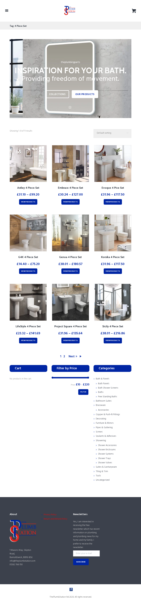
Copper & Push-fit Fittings (108, 414)
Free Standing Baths (107, 396)
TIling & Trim (102, 471)
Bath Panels (103, 383)
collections (57, 94)
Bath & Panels (102, 379)
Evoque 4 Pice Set (113, 187)
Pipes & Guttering (104, 427)
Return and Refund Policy (55, 519)
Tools (98, 476)
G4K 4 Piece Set (28, 257)
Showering (101, 440)
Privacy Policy (50, 514)
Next (72, 356)
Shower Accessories (107, 445)
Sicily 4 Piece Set (112, 326)
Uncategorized (103, 480)
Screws (99, 432)
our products (85, 94)
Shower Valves (105, 462)
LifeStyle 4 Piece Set (28, 326)
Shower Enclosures (107, 449)
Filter (83, 392)
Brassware (101, 405)
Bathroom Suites (103, 401)
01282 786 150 (16, 564)
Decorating (101, 419)
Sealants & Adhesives (106, 436)
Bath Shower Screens (108, 388)
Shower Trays (104, 458)
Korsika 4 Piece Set (112, 257)
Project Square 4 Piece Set (70, 326)
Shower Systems (105, 454)
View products (28, 202)
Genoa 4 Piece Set (70, 257)
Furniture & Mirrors (104, 423)
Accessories (103, 410)
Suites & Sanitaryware (106, 467)
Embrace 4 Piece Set (70, 187)
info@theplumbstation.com (22, 561)
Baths (100, 392)
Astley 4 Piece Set (28, 187)
